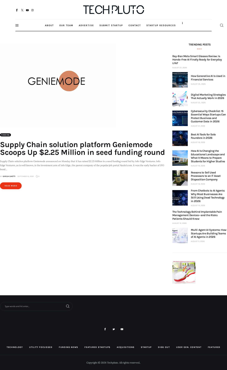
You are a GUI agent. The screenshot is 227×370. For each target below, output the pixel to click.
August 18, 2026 (198, 142)
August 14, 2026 (198, 205)
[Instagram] (32, 10)
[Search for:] (36, 306)
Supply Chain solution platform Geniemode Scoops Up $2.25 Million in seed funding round (82, 148)
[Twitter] (22, 10)
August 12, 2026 (179, 223)
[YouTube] (27, 10)
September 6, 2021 (25, 176)
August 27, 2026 (179, 68)
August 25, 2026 (198, 102)
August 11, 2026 (198, 241)
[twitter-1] (113, 329)
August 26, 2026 (198, 84)
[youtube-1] (122, 329)
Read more (11, 186)
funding (5, 135)
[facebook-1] (105, 329)
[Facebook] (17, 10)
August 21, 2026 (198, 126)
